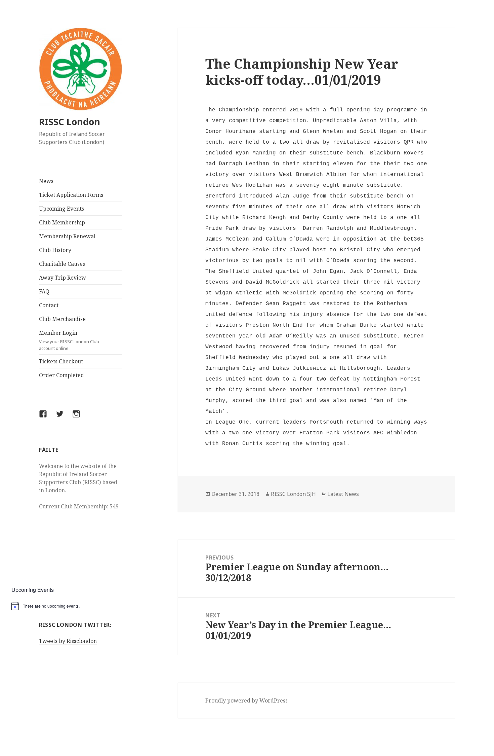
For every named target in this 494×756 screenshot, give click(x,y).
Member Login (69, 340)
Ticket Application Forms (71, 195)
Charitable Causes (62, 263)
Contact (48, 305)
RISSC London (69, 121)
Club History (55, 250)
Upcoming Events (61, 208)
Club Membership (62, 222)
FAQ (44, 291)
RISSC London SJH (293, 494)
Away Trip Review (62, 277)
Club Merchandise (62, 319)
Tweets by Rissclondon (68, 641)
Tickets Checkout (61, 361)
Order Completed (61, 375)
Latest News (343, 494)
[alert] (80, 606)
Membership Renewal (67, 236)
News (46, 181)
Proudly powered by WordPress (246, 700)
